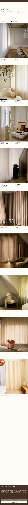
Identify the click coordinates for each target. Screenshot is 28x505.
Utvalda (15, 21)
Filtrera (2, 21)
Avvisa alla (14, 499)
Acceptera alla (14, 502)
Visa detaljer (3, 495)
